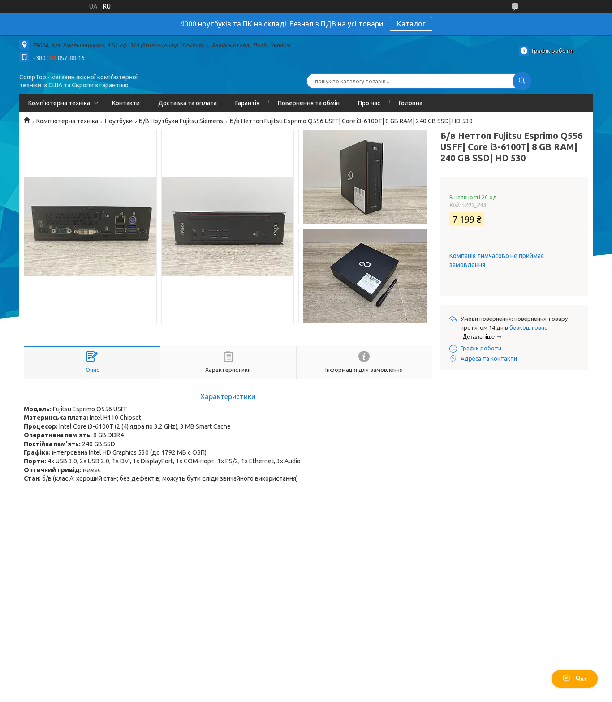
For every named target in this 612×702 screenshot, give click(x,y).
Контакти (126, 103)
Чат (581, 678)
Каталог (411, 24)
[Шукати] (522, 81)
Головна (410, 103)
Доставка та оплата (187, 103)
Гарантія (247, 103)
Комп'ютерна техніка (59, 103)
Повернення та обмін (309, 103)
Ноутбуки (119, 121)
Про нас (369, 103)
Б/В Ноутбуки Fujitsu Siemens (181, 121)
